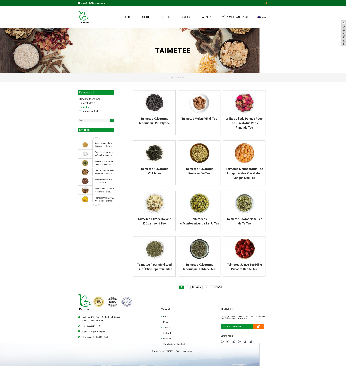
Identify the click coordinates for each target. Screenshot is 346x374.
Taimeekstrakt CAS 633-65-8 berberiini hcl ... (104, 199)
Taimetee (180, 77)
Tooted (165, 17)
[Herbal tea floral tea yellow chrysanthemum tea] (154, 203)
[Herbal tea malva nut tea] (199, 103)
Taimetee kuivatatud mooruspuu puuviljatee (154, 121)
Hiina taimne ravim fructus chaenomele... (104, 190)
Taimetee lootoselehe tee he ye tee (244, 221)
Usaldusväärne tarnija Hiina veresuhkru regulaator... (104, 145)
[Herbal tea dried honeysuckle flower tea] (199, 153)
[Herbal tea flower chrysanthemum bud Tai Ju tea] (199, 203)
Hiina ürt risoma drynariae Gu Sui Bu (104, 181)
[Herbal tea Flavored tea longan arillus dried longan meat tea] (244, 153)
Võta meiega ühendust (236, 17)
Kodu (128, 17)
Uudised (185, 17)
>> (206, 287)
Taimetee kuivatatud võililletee (154, 171)
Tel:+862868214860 (91, 326)
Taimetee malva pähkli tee (199, 118)
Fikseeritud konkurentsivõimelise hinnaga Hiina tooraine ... (104, 154)
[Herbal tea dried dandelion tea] (154, 153)
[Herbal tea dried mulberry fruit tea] (154, 103)
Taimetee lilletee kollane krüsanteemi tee (154, 221)
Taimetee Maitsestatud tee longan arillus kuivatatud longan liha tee (244, 173)
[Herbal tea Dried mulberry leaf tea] (199, 249)
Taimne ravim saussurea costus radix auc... (104, 172)
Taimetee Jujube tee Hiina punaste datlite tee (244, 267)
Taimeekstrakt (87, 103)
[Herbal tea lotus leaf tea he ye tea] (244, 203)
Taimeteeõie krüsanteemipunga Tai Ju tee (199, 221)
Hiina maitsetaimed (89, 99)
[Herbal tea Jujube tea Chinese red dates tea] (244, 249)
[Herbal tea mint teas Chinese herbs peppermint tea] (154, 249)
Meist (166, 322)
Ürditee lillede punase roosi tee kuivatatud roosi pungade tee (244, 123)
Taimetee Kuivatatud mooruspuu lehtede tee (199, 267)
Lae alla (206, 17)
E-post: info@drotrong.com (93, 3)
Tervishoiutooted (88, 111)
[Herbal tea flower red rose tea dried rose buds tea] (244, 103)
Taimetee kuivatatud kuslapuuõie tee (199, 171)
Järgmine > (196, 287)
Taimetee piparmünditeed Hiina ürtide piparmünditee (154, 267)
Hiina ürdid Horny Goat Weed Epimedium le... (104, 162)
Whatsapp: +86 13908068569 (95, 337)
